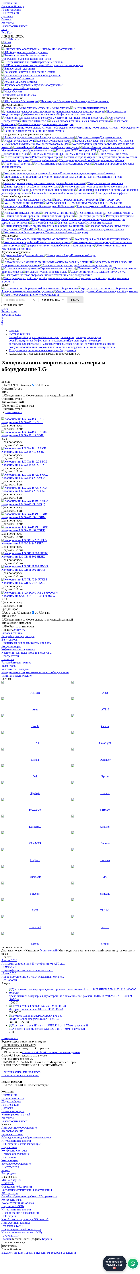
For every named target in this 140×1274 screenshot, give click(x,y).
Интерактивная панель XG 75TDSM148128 (36, 1009)
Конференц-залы (11, 1199)
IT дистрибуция (11, 9)
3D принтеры (9, 1193)
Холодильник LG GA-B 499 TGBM (23, 517)
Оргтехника (8, 1157)
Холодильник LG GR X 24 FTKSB (23, 582)
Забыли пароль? (11, 314)
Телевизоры (90, 343)
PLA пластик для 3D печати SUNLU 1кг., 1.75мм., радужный (47, 1028)
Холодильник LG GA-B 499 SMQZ (23, 504)
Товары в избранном (36, 1252)
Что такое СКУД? (12, 1225)
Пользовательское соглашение (20, 1075)
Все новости (9, 979)
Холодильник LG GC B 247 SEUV (22, 543)
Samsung (25, 385)
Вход (4, 308)
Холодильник (13, 395)
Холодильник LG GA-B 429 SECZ (22, 464)
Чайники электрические (100, 347)
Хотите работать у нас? (15, 1114)
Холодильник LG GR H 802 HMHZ (23, 569)
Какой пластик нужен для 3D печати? (24, 1219)
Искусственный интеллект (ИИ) (21, 1232)
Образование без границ (16, 1186)
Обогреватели (31, 343)
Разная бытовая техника (68, 343)
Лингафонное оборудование (19, 1127)
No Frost (10, 405)
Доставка (7, 16)
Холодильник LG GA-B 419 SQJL (22, 435)
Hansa (46, 385)
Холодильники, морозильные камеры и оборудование (51, 347)
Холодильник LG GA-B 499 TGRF (23, 530)
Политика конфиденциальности (21, 1071)
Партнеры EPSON (12, 1206)
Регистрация (9, 311)
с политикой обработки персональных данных (51, 1052)
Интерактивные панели (16, 1140)
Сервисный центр (12, 6)
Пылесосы (46, 343)
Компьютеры (9, 1160)
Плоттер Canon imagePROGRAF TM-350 (34, 1018)
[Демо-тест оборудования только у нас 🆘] (133, 1264)
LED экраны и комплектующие (21, 1143)
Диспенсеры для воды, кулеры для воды (26, 642)
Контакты (7, 22)
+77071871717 (10, 39)
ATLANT (11, 385)
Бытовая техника (19, 333)
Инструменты (10, 1166)
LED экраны (9, 1216)
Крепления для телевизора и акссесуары (26, 652)
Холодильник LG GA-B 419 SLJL (22, 422)
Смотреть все (9, 1038)
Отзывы (6, 19)
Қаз (9, 32)
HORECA (7, 1183)
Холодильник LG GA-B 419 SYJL (22, 451)
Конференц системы (14, 1150)
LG (37, 385)
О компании (9, 3)
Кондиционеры (24, 340)
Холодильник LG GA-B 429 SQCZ (23, 491)
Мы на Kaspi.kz (11, 1180)
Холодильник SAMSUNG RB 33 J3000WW (28, 595)
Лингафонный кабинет (15, 1222)
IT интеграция (10, 12)
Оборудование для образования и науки (26, 1137)
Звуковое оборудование (16, 1163)
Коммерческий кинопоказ (17, 1202)
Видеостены (9, 1147)
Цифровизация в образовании (20, 1212)
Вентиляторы (50, 337)
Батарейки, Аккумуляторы (25, 337)
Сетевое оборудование (15, 1153)
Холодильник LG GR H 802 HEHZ (23, 556)
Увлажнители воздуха (15, 669)
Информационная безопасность (21, 1229)
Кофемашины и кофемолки (51, 340)
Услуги (5, 1170)
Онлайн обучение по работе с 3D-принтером (29, 1196)
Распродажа (8, 1173)
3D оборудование (12, 1130)
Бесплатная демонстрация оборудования (26, 1189)
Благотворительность (14, 25)
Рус (3, 32)
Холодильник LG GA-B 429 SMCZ (23, 477)
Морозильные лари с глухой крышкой (49, 395)
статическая (26, 405)
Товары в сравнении (63, 1252)
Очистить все (13, 412)
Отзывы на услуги (12, 1111)
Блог (4, 29)
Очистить (19, 629)
